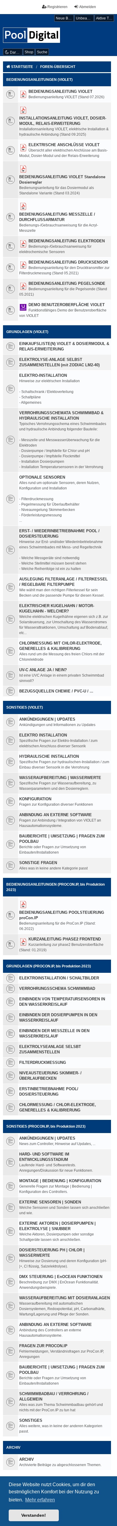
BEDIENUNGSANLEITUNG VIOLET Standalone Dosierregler (62, 179)
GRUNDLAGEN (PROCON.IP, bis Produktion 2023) (48, 966)
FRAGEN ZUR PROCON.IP (43, 1346)
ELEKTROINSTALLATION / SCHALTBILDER (59, 978)
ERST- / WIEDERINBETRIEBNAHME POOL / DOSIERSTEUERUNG (59, 534)
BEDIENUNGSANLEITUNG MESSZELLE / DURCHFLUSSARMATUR (57, 217)
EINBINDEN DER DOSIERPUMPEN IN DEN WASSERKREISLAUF (58, 1018)
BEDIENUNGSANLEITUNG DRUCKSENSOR (68, 262)
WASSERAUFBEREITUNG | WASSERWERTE (60, 777)
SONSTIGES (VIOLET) (24, 707)
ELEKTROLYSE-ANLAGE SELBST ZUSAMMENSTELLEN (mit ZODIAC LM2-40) (59, 362)
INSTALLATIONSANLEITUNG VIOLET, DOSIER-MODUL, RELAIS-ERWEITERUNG (62, 121)
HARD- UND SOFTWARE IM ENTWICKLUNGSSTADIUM (44, 1157)
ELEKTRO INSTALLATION (43, 735)
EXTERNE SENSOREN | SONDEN (50, 1202)
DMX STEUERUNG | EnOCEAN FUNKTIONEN (60, 1276)
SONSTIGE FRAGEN (38, 862)
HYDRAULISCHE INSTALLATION (49, 756)
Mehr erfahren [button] (40, 1499)
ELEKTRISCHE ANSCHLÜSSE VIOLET (64, 145)
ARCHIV (13, 1447)
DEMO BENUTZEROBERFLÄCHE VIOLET (66, 305)
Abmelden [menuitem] (87, 7)
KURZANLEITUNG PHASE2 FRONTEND (64, 939)
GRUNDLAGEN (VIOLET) (27, 332)
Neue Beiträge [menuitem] (65, 18)
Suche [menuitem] (42, 52)
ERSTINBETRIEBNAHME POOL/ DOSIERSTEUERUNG (48, 1092)
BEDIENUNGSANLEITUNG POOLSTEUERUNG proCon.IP (61, 915)
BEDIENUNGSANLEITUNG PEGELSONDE (66, 283)
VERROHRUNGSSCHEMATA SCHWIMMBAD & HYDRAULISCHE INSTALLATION (61, 416)
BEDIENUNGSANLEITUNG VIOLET (60, 91)
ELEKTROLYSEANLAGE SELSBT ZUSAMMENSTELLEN (50, 1049)
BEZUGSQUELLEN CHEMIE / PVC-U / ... (56, 691)
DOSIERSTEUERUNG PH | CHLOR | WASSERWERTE (52, 1253)
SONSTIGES (30, 1420)
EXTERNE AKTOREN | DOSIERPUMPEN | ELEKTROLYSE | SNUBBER (57, 1226)
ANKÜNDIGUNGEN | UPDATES (47, 719)
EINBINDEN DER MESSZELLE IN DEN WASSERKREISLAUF (54, 1033)
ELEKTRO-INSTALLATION (43, 375)
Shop (29, 52)
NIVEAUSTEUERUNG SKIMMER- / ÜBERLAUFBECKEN (50, 1076)
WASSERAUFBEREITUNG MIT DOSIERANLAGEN (64, 1298)
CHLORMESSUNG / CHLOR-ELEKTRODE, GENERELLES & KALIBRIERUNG (57, 1107)
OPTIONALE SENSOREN (42, 477)
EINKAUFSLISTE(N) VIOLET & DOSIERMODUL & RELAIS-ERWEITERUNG (64, 346)
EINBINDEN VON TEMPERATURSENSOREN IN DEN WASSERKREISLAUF (62, 1002)
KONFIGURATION (35, 799)
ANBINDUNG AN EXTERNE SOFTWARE (55, 815)
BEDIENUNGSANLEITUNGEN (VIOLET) (39, 80)
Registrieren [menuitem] (57, 7)
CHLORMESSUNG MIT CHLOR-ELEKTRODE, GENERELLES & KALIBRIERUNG (60, 646)
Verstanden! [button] (33, 1515)
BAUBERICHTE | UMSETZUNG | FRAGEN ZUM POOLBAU (62, 839)
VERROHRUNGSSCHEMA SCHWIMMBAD (57, 988)
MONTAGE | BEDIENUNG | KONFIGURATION (60, 1181)
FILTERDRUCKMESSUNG (42, 1062)
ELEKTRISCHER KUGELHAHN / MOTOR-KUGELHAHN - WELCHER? (56, 608)
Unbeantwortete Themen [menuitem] (85, 18)
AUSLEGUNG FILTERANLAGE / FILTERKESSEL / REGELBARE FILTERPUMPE (63, 582)
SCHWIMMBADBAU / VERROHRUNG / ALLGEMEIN (53, 1396)
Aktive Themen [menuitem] (105, 18)
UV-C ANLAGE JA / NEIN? (43, 670)
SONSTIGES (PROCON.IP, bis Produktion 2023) (46, 1126)
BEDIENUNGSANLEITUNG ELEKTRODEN (66, 241)
